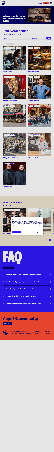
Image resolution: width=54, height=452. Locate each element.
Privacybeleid (39, 218)
